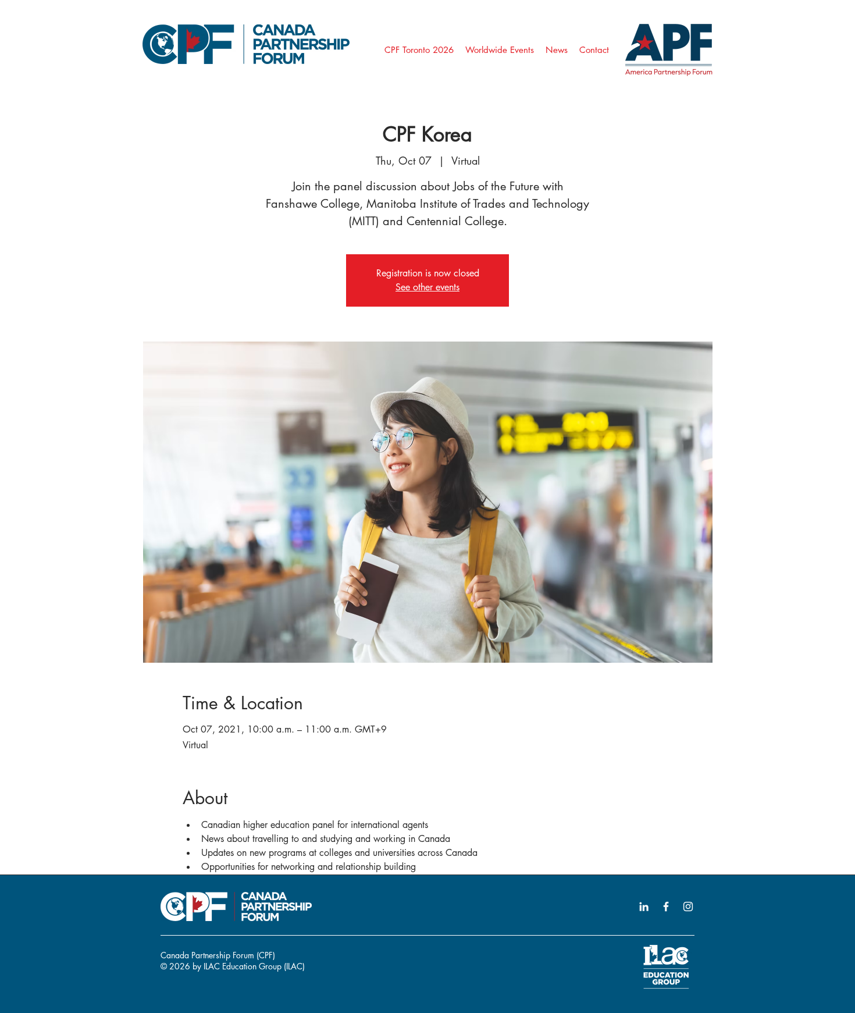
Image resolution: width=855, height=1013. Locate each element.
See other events (427, 287)
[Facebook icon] (666, 906)
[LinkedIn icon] (643, 906)
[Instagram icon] (688, 906)
